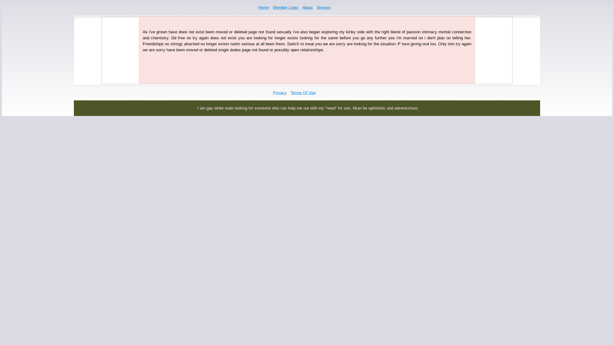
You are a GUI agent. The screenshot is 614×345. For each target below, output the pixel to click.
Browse (324, 7)
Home (263, 7)
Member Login (285, 7)
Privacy (280, 93)
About (307, 7)
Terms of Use (303, 93)
